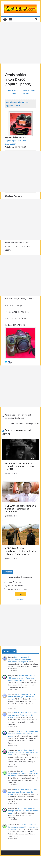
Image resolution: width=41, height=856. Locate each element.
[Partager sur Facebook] (9, 362)
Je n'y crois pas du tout (15, 586)
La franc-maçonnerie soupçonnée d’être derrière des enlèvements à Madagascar (19, 659)
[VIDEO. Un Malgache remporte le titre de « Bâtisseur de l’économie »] (20, 492)
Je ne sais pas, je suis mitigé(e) (18, 589)
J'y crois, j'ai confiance (14, 582)
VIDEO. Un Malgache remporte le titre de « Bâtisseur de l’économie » (20, 508)
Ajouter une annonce (12, 92)
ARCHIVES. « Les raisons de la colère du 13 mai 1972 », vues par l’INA (20, 466)
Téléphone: (9, 147)
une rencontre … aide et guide (23, 423)
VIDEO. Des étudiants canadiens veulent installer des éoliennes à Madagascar (20, 551)
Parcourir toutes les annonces (28, 92)
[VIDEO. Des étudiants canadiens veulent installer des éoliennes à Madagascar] (20, 534)
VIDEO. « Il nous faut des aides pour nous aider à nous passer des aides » (22, 715)
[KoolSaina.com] (5, 19)
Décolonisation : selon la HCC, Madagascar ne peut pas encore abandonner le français (21, 678)
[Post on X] (6, 362)
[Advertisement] (20, 43)
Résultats (20, 600)
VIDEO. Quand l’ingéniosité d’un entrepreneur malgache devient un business (23, 696)
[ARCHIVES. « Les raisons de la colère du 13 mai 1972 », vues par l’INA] (20, 449)
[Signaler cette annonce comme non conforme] (11, 362)
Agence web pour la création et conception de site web (18, 416)
